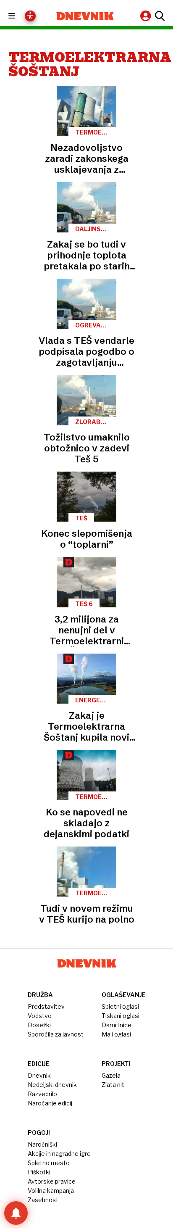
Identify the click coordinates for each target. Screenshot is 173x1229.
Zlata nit (113, 1084)
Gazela (111, 1075)
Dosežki (39, 1025)
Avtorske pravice (52, 1181)
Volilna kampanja (51, 1190)
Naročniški (42, 1144)
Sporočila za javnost (56, 1034)
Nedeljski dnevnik (52, 1084)
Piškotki (39, 1172)
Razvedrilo (42, 1093)
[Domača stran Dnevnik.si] (85, 16)
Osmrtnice (116, 1025)
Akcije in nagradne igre (59, 1153)
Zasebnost (43, 1199)
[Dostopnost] (30, 16)
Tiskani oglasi (120, 1015)
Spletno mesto (49, 1162)
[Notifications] (16, 1213)
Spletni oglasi (120, 1006)
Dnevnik (39, 1075)
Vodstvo (40, 1015)
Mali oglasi (116, 1034)
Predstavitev (46, 1006)
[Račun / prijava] (146, 16)
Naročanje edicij (50, 1103)
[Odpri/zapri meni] (19, 16)
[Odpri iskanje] (159, 16)
